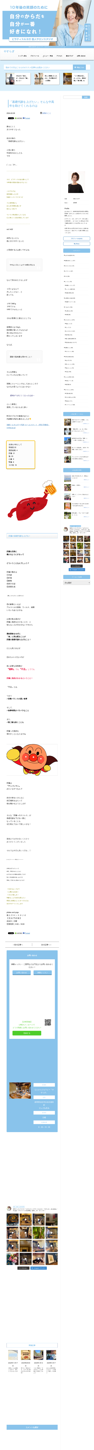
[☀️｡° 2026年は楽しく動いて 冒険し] (39, 1259)
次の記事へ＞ (46, 944)
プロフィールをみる (76, 238)
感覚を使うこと (69, 260)
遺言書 (67, 384)
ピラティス (68, 271)
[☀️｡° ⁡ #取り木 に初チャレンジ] (39, 1233)
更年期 (67, 335)
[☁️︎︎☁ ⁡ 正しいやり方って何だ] (26, 1220)
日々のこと (68, 389)
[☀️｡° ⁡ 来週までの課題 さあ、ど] (52, 1233)
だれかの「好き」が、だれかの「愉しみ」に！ (22, 78)
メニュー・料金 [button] (48, 56)
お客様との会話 (69, 298)
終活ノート (69, 380)
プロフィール (34, 56)
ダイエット (69, 351)
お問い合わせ (81, 56)
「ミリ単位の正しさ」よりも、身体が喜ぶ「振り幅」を (80, 78)
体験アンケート (70, 302)
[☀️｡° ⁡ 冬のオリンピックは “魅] (52, 1246)
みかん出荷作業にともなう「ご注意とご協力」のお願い (51, 1370)
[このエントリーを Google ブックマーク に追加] (23, 118)
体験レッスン (42, 972)
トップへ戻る (22, 56)
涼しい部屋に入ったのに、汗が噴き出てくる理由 (51, 78)
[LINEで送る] (18, 118)
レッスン (67, 281)
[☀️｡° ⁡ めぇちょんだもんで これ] (13, 1220)
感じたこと (69, 368)
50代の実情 (68, 356)
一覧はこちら (80, 67)
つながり (67, 307)
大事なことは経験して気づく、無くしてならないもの (13, 1369)
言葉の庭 (68, 393)
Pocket (27, 118)
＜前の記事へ (17, 944)
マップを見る (44, 1108)
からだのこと (68, 320)
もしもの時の (68, 377)
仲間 (67, 314)
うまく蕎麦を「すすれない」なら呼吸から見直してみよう (38, 1370)
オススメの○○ (68, 266)
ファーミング (69, 404)
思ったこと (69, 364)
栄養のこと (46, 113)
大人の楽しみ (69, 397)
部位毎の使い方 (70, 342)
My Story (76, 244)
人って (67, 327)
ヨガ (66, 276)
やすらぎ (9, 51)
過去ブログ (69, 56)
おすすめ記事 (68, 255)
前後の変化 (69, 293)
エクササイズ (69, 331)
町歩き (67, 401)
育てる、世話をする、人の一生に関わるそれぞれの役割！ (25, 1370)
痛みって (68, 323)
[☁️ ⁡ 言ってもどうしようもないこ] (13, 1259)
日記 (67, 371)
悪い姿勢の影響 (70, 338)
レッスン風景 (69, 289)
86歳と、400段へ (76, 485)
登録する (26, 1033)
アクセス (59, 56)
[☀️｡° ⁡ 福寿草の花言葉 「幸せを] (52, 1259)
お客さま (68, 311)
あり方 (67, 360)
